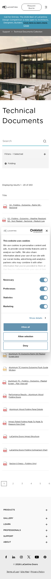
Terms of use (13, 572)
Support (6, 32)
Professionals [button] (12, 530)
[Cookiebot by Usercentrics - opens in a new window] (31, 231)
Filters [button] (19, 154)
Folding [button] (10, 163)
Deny (25, 345)
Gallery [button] (8, 518)
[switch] (44, 288)
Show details (35, 318)
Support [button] (8, 536)
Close (26, 26)
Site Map (25, 572)
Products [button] (9, 510)
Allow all (25, 327)
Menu (46, 7)
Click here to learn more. (35, 23)
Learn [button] (6, 524)
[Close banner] (47, 231)
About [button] (7, 542)
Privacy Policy (37, 572)
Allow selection (25, 336)
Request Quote (31, 7)
